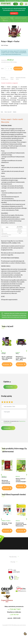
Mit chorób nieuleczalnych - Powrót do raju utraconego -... (6, 482)
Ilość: (2, 68)
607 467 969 (14, 614)
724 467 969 (14, 609)
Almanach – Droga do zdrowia (7, 523)
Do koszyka (18, 68)
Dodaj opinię (9, 386)
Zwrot (12, 77)
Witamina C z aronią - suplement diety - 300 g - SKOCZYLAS (21, 359)
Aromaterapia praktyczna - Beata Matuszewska (21, 524)
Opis (2, 112)
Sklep (15, 4)
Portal (13, 562)
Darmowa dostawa (20, 77)
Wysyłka (3, 77)
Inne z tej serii (8, 112)
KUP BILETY (14, 13)
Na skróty (13, 557)
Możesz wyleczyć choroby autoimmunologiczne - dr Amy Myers (21, 481)
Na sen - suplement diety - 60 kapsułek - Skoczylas (7, 358)
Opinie (14, 112)
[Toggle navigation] (26, 4)
